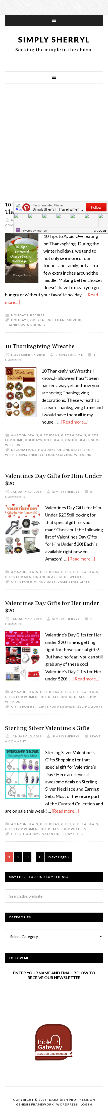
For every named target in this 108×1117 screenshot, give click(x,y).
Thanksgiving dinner (25, 325)
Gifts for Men (18, 577)
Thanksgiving (68, 320)
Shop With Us (72, 577)
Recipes (37, 315)
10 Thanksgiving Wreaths (40, 346)
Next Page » (58, 856)
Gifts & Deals (73, 435)
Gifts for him (24, 581)
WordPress (67, 1104)
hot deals (53, 440)
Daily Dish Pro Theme (69, 1100)
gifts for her (24, 706)
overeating (41, 320)
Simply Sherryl (54, 39)
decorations (23, 450)
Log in (86, 1104)
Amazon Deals (24, 435)
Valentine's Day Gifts (62, 834)
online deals (77, 440)
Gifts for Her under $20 (60, 706)
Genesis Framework (35, 1104)
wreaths (82, 455)
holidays (19, 315)
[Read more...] (74, 422)
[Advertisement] (54, 147)
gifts (16, 834)
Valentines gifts (74, 581)
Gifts (66, 572)
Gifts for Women (21, 697)
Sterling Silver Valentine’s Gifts (47, 727)
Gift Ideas (49, 435)
